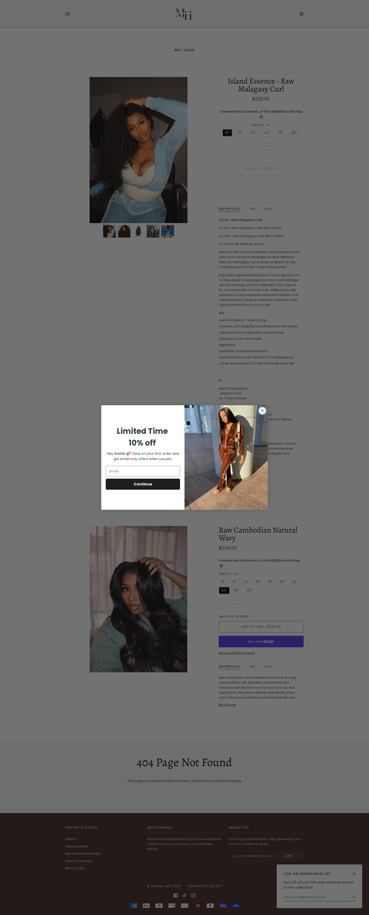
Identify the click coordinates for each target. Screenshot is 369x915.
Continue (143, 484)
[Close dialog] (262, 410)
